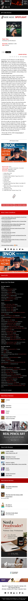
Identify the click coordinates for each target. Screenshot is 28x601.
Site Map (21, 586)
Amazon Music (11, 170)
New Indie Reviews (7, 447)
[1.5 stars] (11, 57)
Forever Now (8, 407)
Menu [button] (6, 7)
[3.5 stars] (15, 57)
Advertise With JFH (15, 587)
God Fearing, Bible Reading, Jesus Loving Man (16, 464)
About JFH (4, 586)
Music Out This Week (7, 282)
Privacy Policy (23, 599)
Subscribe (20, 588)
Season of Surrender (10, 418)
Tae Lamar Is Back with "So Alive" (8, 232)
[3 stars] (14, 57)
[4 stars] (16, 57)
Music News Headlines (8, 212)
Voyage (7, 412)
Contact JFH (10, 586)
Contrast (7, 469)
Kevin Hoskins (19, 132)
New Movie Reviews (7, 480)
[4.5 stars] (17, 57)
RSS (17, 245)
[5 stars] (18, 57)
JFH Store (4, 588)
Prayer (15, 588)
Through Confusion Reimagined (13, 458)
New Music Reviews (7, 396)
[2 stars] (12, 57)
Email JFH (16, 586)
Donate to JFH (10, 588)
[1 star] (10, 57)
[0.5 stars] (9, 57)
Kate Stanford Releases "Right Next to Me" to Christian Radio (14, 221)
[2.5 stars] (13, 57)
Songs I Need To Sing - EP (11, 453)
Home (25, 588)
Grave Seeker (9, 475)
